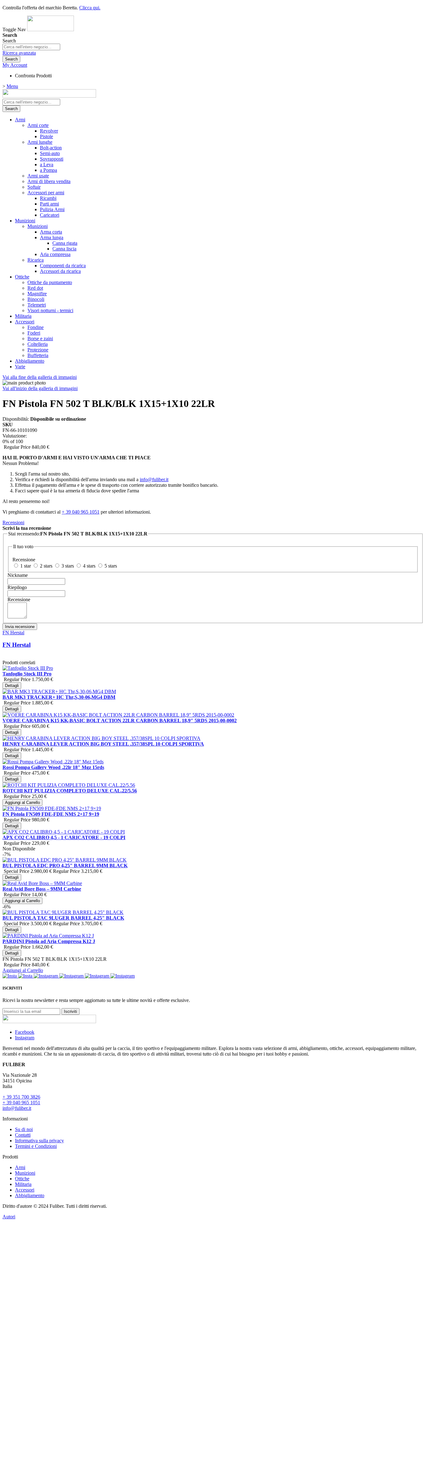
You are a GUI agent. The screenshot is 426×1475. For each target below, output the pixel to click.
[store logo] (50, 29)
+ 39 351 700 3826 (21, 1097)
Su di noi (24, 1129)
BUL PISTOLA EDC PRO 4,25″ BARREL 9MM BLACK (65, 865)
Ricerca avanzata (19, 53)
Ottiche (22, 1178)
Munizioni (25, 1173)
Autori (8, 1216)
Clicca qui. (89, 7)
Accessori (24, 1189)
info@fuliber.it (154, 479)
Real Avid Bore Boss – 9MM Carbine (41, 889)
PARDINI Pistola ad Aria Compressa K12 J (48, 941)
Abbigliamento (29, 1195)
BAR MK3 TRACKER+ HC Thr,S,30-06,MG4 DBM (58, 697)
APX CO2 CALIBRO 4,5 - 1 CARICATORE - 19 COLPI (63, 837)
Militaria (23, 1184)
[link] (14, 65)
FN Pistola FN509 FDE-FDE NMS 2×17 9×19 (50, 814)
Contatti (23, 1135)
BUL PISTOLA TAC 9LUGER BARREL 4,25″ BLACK (63, 918)
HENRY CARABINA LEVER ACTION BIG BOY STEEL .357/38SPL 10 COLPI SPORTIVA (103, 744)
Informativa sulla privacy (39, 1140)
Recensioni (13, 522)
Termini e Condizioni (36, 1146)
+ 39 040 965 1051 (80, 512)
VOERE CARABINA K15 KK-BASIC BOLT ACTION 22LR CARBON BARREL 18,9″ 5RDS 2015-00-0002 (119, 720)
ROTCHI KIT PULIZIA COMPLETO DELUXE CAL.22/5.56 (69, 790)
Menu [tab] (12, 86)
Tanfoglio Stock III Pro (26, 673)
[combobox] (31, 47)
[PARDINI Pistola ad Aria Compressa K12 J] (48, 1204)
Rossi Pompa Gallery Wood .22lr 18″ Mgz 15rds (53, 767)
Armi (20, 1167)
